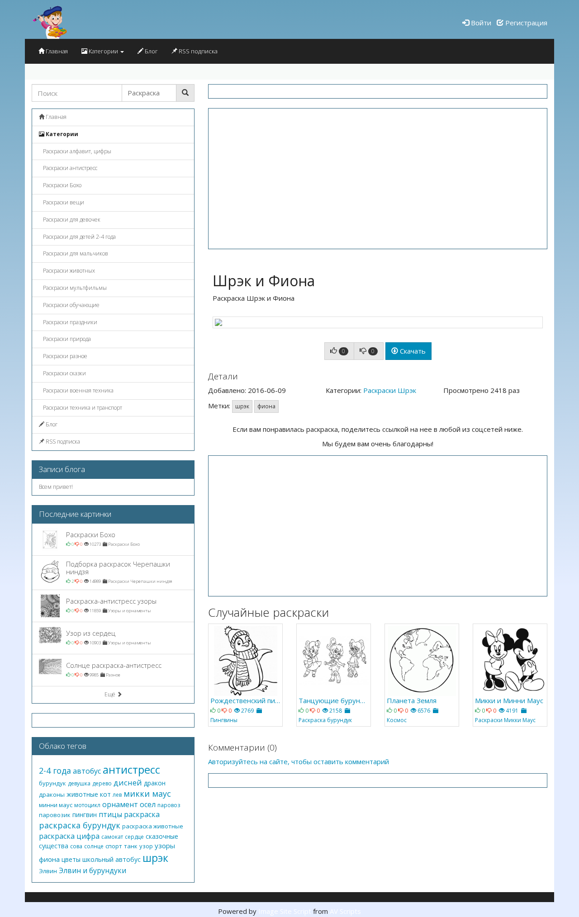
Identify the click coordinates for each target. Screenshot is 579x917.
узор (146, 846)
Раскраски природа (66, 339)
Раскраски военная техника (78, 390)
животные (82, 794)
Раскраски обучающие (71, 305)
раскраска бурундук (79, 825)
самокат (112, 837)
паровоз (168, 805)
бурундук (52, 783)
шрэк (242, 406)
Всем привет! (56, 487)
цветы (71, 859)
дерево (102, 783)
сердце (134, 837)
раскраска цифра (69, 836)
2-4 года (55, 770)
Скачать (412, 350)
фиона (266, 406)
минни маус (55, 805)
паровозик (55, 815)
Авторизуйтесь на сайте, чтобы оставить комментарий (298, 761)
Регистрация (525, 22)
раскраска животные (152, 826)
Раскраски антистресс (69, 168)
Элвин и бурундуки (92, 870)
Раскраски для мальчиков (75, 253)
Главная (56, 51)
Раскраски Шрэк (389, 390)
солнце (94, 846)
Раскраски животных (68, 270)
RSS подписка (197, 51)
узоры (165, 845)
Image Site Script (284, 911)
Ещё (110, 694)
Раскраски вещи (63, 202)
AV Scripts (345, 911)
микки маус (147, 793)
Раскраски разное (64, 356)
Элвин (48, 871)
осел (148, 804)
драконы (52, 794)
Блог (150, 51)
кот (105, 794)
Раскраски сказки (64, 373)
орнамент (120, 804)
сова (76, 846)
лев (117, 795)
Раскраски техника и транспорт (82, 407)
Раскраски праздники (69, 322)
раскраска (142, 814)
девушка (79, 783)
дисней (128, 782)
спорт (113, 846)
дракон (155, 783)
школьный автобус (111, 859)
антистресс (131, 769)
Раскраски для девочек (71, 219)
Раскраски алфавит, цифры (76, 151)
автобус (87, 771)
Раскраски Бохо (61, 185)
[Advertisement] (377, 178)
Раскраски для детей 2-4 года (79, 237)
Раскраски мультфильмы (74, 288)
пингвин (84, 814)
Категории (103, 51)
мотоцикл (87, 805)
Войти (480, 22)
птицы (110, 814)
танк (131, 846)
